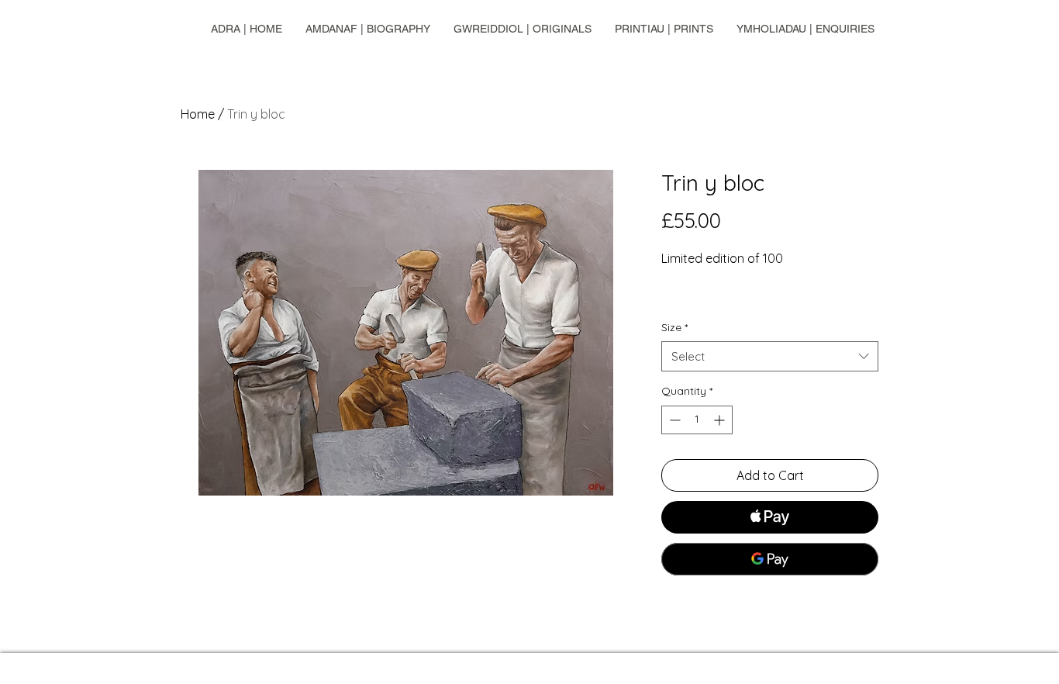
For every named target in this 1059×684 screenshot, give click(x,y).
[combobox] (769, 356)
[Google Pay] (769, 559)
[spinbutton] (697, 420)
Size (674, 327)
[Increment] (720, 420)
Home (198, 114)
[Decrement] (673, 420)
